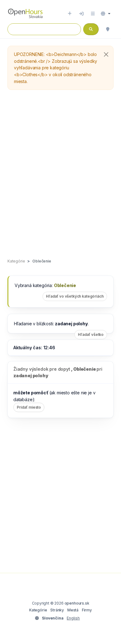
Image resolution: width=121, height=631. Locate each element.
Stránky (57, 610)
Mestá (72, 610)
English (73, 618)
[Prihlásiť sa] (81, 14)
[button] (106, 14)
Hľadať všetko (91, 334)
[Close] (106, 54)
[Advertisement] (60, 174)
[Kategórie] (93, 14)
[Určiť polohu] (108, 29)
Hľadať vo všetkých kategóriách (75, 296)
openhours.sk (77, 603)
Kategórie (38, 610)
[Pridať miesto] (70, 14)
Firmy (87, 610)
